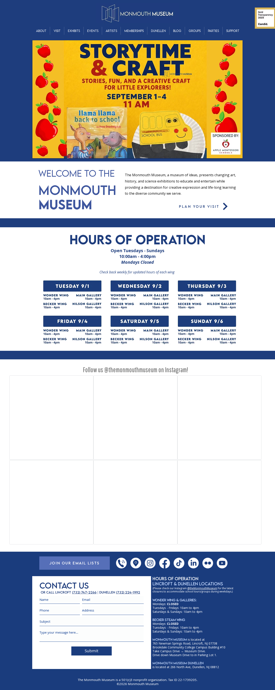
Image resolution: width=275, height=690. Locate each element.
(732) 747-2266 (84, 592)
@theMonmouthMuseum (202, 588)
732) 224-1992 (128, 592)
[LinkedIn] (193, 563)
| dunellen (106, 592)
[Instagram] (150, 563)
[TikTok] (179, 563)
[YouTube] (222, 563)
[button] (41, 31)
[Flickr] (207, 563)
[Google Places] (135, 563)
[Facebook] (164, 563)
